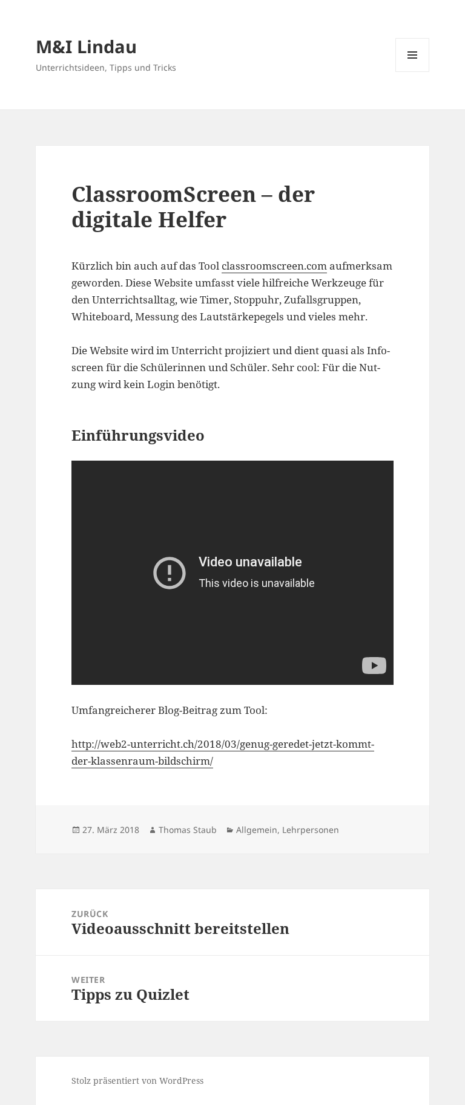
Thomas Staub (188, 829)
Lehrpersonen (310, 829)
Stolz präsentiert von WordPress (137, 1080)
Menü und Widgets (412, 71)
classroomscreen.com (274, 266)
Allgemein (256, 829)
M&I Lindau (86, 46)
